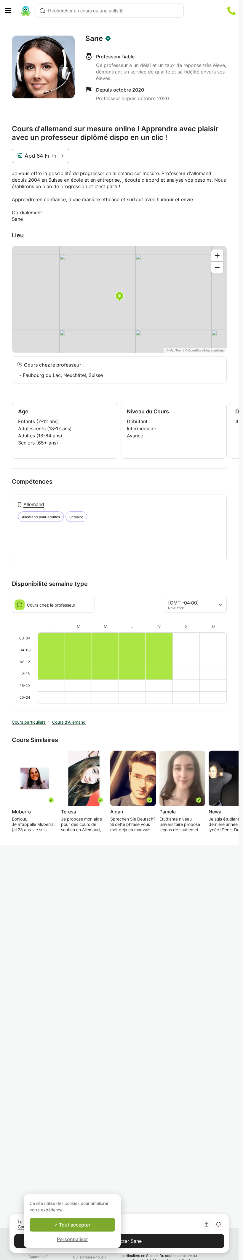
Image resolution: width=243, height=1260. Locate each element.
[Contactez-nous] (231, 11)
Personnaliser (72, 1239)
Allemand (33, 504)
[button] (218, 1224)
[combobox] (110, 11)
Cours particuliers (29, 722)
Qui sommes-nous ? (89, 1257)
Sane (94, 38)
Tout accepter (74, 1225)
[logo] (26, 11)
